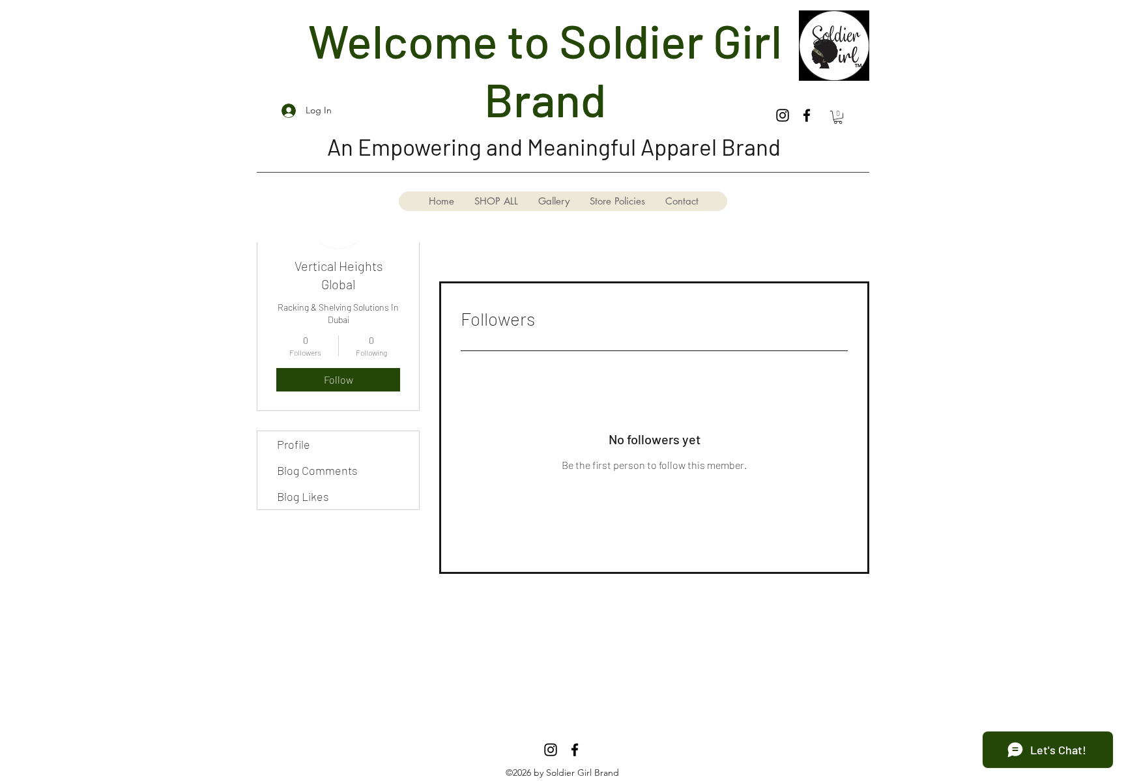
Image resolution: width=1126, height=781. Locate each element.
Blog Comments (317, 470)
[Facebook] (806, 115)
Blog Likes (303, 496)
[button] (838, 117)
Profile (293, 444)
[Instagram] (782, 115)
